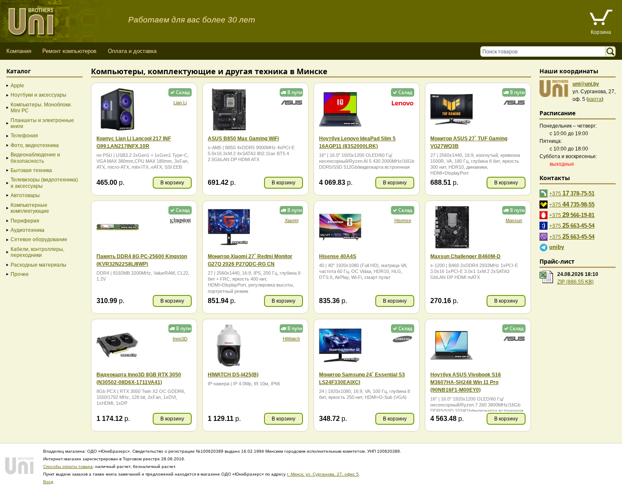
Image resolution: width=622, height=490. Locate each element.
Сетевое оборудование (39, 239)
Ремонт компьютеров (69, 51)
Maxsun (514, 220)
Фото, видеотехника (35, 145)
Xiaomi (291, 220)
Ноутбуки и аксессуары (38, 95)
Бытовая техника (31, 170)
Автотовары (25, 195)
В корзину (172, 183)
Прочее (20, 274)
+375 (571, 193)
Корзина (601, 32)
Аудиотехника (27, 230)
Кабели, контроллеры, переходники (37, 252)
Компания (18, 51)
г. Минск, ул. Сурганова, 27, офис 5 (323, 474)
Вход (48, 481)
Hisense (402, 220)
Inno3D (180, 338)
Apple (17, 86)
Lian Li (180, 102)
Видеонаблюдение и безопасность (35, 158)
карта (595, 99)
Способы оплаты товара (68, 466)
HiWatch (291, 338)
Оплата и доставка (132, 51)
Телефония (24, 136)
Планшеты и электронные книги (42, 123)
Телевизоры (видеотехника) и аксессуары (44, 183)
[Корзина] (601, 18)
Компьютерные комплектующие (30, 208)
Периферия (25, 221)
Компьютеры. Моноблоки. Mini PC (41, 108)
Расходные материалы (38, 265)
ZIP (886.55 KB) (575, 282)
